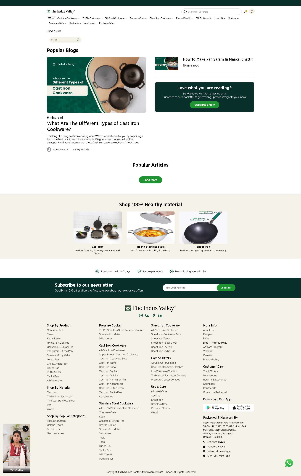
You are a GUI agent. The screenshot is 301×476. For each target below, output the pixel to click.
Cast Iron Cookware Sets (113, 358)
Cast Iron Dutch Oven (111, 388)
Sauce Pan (53, 368)
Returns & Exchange (214, 379)
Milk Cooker (105, 338)
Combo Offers (55, 425)
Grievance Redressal (215, 392)
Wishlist (207, 351)
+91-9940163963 (216, 446)
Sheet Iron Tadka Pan (163, 351)
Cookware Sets (55, 330)
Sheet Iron (157, 399)
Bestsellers (53, 429)
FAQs (206, 338)
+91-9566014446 (216, 442)
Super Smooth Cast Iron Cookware (118, 354)
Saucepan (105, 433)
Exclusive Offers (56, 421)
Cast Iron (52, 392)
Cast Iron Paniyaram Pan (113, 379)
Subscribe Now (204, 105)
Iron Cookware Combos (164, 371)
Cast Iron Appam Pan (111, 383)
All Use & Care (159, 391)
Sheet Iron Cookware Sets (166, 334)
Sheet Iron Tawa (160, 338)
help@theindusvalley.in (219, 451)
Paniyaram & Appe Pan (60, 351)
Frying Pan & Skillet (58, 342)
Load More (150, 180)
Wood (50, 409)
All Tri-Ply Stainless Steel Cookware (119, 408)
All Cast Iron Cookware (112, 350)
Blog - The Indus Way (215, 342)
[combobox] (65, 40)
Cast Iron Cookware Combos (167, 367)
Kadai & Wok (54, 338)
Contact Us (209, 388)
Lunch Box (53, 359)
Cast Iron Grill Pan (109, 375)
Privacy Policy (211, 359)
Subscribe (226, 287)
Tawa (50, 334)
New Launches (55, 433)
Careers (207, 355)
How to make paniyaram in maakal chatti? (218, 59)
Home (50, 30)
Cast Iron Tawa (107, 362)
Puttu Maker (54, 372)
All (53, 18)
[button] (68, 18)
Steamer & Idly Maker (59, 355)
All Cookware (54, 380)
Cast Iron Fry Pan (108, 371)
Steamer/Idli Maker (110, 334)
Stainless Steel (159, 404)
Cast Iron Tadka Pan (110, 392)
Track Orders (210, 371)
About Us (208, 330)
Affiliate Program (212, 347)
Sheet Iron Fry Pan (161, 347)
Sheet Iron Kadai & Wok (164, 342)
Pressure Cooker (160, 408)
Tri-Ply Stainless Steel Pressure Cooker (121, 330)
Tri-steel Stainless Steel (61, 400)
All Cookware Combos (163, 362)
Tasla (102, 437)
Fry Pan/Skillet (107, 425)
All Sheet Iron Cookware (164, 330)
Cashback (209, 383)
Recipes (207, 334)
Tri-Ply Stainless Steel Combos (168, 375)
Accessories (106, 396)
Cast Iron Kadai (107, 367)
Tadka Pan (53, 376)
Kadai (102, 416)
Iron (49, 405)
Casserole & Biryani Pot (60, 347)
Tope (102, 442)
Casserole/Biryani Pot (111, 421)
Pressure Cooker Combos (165, 379)
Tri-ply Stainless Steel (59, 396)
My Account (210, 375)
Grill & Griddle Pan (57, 363)
